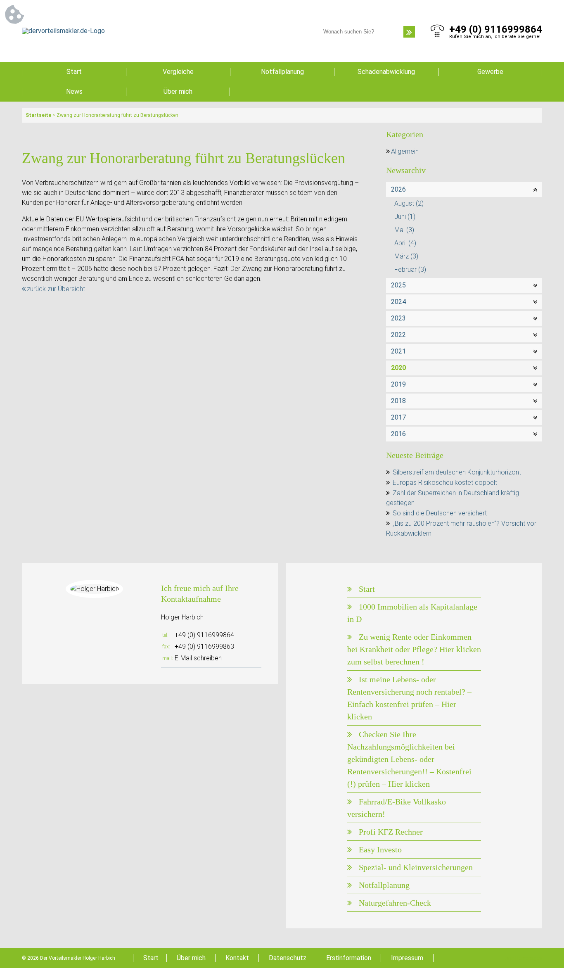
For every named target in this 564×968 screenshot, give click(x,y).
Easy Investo (380, 849)
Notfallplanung (282, 72)
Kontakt (237, 958)
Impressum (407, 958)
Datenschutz (287, 958)
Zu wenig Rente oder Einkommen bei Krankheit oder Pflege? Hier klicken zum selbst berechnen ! (414, 649)
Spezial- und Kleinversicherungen (416, 867)
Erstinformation (348, 958)
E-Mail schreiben (198, 658)
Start (74, 72)
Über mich (178, 91)
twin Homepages (523, 958)
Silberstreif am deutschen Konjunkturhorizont (457, 472)
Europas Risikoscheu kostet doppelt (445, 482)
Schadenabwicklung (386, 72)
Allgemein (405, 151)
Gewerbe (490, 72)
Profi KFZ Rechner (391, 831)
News (74, 91)
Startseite (38, 115)
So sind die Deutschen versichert (440, 513)
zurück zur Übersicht (56, 289)
